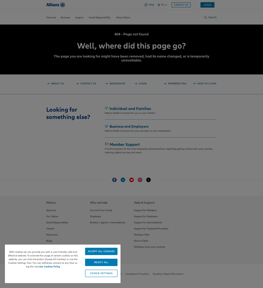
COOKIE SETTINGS (101, 273)
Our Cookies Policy (49, 266)
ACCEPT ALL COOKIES (101, 251)
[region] (63, 264)
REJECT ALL (101, 262)
